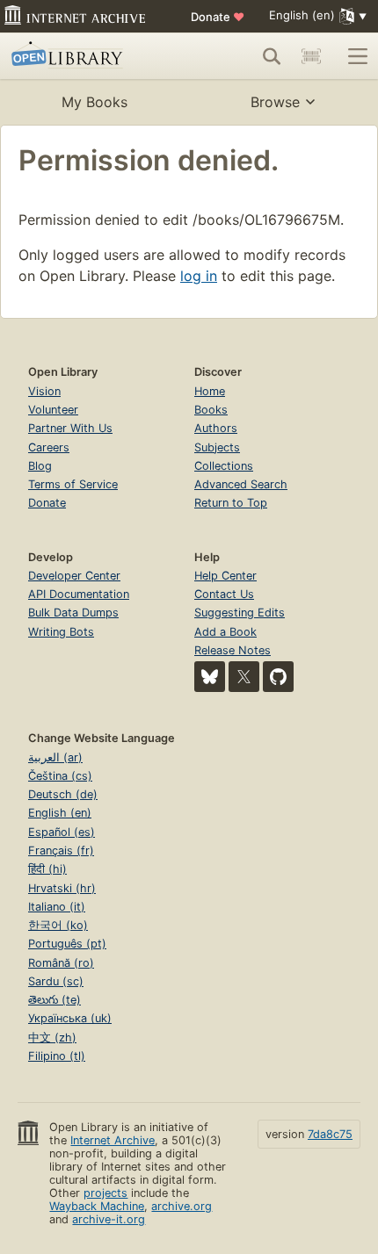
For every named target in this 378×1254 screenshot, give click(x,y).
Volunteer (53, 409)
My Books (94, 102)
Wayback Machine (96, 1206)
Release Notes (232, 650)
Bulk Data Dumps (73, 612)
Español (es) (61, 832)
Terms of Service (73, 484)
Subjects (217, 447)
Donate (217, 17)
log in (198, 276)
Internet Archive (112, 1140)
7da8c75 (330, 1134)
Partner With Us (70, 428)
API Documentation (78, 594)
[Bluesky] (209, 676)
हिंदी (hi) (47, 869)
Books (211, 409)
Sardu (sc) (56, 981)
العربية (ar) (55, 757)
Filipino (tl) (56, 1056)
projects (105, 1193)
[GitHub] (278, 676)
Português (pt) (67, 943)
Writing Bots (61, 631)
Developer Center (74, 575)
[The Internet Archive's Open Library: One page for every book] (85, 56)
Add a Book (225, 631)
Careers (48, 447)
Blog (40, 465)
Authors (215, 428)
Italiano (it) (56, 906)
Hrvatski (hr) (62, 888)
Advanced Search (240, 484)
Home (209, 391)
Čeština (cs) (60, 775)
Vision (44, 391)
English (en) (59, 812)
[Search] (271, 56)
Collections (223, 465)
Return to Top (230, 502)
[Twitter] (244, 676)
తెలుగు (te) (54, 999)
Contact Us (224, 594)
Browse (275, 102)
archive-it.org (108, 1219)
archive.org (181, 1206)
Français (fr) (61, 850)
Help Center (225, 575)
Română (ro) (61, 962)
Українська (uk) (70, 1018)
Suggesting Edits (239, 612)
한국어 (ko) (58, 925)
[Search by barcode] (311, 56)
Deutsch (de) (63, 794)
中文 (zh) (52, 1037)
